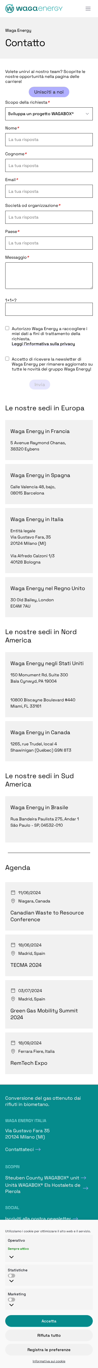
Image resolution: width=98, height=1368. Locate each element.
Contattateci (19, 1149)
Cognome (15, 154)
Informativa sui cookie (49, 1361)
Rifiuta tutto (49, 1335)
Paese (12, 231)
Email (11, 179)
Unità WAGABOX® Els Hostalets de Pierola (42, 1188)
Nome (12, 128)
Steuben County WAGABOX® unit (42, 1178)
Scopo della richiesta (27, 102)
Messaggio (17, 257)
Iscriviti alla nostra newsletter (38, 1219)
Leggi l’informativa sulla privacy (43, 343)
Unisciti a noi (49, 92)
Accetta (49, 1321)
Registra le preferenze (49, 1349)
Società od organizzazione (32, 205)
